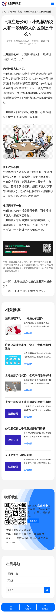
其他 (20, 11)
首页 (3, 11)
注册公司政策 (30, 11)
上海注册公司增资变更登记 (30, 291)
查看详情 (28, 333)
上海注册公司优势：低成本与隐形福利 (28, 375)
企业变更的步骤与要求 (18, 455)
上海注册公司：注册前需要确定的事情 (28, 402)
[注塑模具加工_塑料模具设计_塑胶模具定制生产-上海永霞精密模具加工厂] (11, 4)
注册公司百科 (45, 11)
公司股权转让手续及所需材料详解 (25, 428)
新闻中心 (12, 11)
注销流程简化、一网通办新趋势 (24, 318)
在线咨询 (33, 520)
